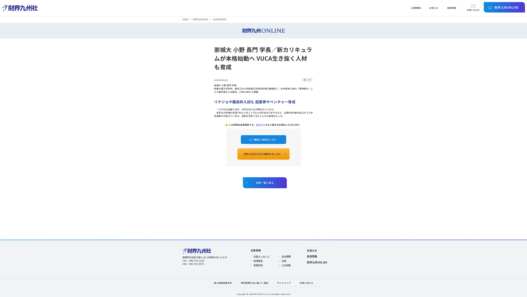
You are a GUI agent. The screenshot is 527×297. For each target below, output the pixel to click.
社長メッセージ (262, 256)
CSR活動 (286, 265)
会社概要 (286, 256)
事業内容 (258, 265)
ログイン (260, 124)
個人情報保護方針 (223, 282)
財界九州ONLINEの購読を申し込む (262, 154)
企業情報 (415, 7)
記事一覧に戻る (265, 182)
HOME (185, 19)
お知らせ (433, 7)
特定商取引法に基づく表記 (254, 282)
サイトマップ (284, 282)
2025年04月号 (219, 19)
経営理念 (258, 260)
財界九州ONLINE (506, 7)
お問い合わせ (306, 282)
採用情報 (451, 7)
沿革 (284, 260)
